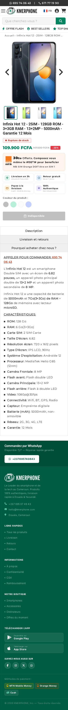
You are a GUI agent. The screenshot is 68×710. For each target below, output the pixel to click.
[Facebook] (8, 665)
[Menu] (3, 11)
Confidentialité (15, 572)
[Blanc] (21, 204)
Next (60, 72)
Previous (7, 72)
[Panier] (63, 11)
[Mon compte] (57, 11)
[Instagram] (15, 665)
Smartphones (14, 600)
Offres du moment (17, 617)
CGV (9, 577)
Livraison (12, 537)
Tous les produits (17, 532)
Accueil (9, 35)
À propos (12, 566)
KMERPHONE (21, 703)
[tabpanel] (11, 113)
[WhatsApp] (31, 665)
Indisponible (36, 215)
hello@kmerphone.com (22, 509)
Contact (11, 549)
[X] (23, 665)
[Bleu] (29, 204)
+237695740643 (23, 458)
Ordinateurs (13, 611)
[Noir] (6, 204)
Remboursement (16, 583)
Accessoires (14, 606)
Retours (11, 543)
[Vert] (13, 204)
